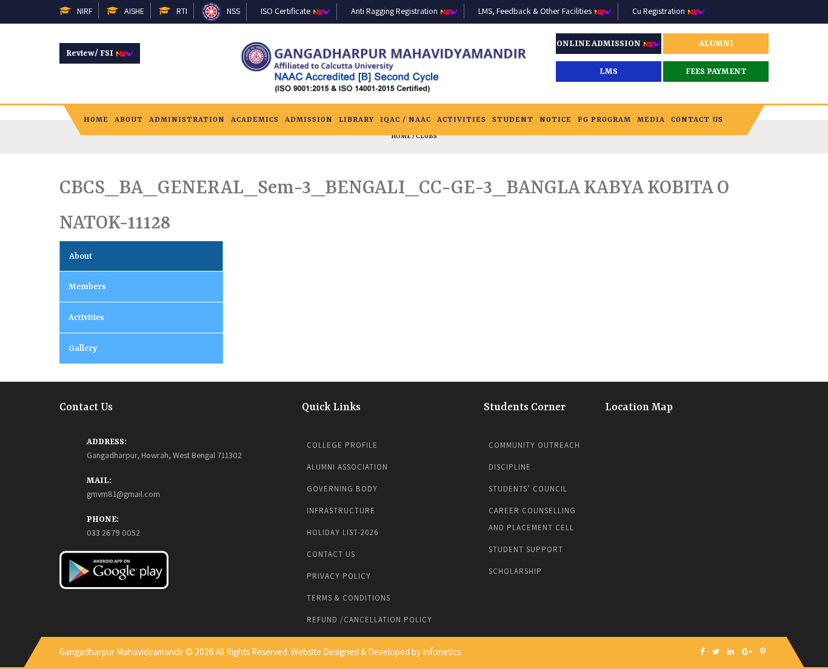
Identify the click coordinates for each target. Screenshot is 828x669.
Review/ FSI (90, 53)
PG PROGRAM (604, 120)
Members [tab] (87, 286)
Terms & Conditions (348, 598)
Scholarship (515, 571)
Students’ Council (528, 489)
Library (356, 120)
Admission (309, 120)
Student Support (526, 549)
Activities (461, 120)
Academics (255, 120)
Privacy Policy (339, 576)
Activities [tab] (86, 317)
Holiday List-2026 (343, 532)
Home (96, 120)
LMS (608, 71)
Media (651, 120)
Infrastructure (341, 510)
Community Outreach (534, 445)
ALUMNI (716, 43)
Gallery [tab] (82, 348)
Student (512, 120)
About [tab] (80, 256)
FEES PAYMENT (716, 71)
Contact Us (697, 120)
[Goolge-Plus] (747, 652)
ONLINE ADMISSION (599, 43)
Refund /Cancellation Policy (369, 619)
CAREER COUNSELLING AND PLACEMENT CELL (533, 519)
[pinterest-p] (763, 652)
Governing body (342, 489)
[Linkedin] (730, 652)
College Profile (342, 445)
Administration (187, 120)
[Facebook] (702, 652)
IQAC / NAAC (405, 120)
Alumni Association (347, 467)
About (129, 120)
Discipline (510, 467)
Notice (555, 120)
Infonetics (441, 651)
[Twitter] (716, 652)
